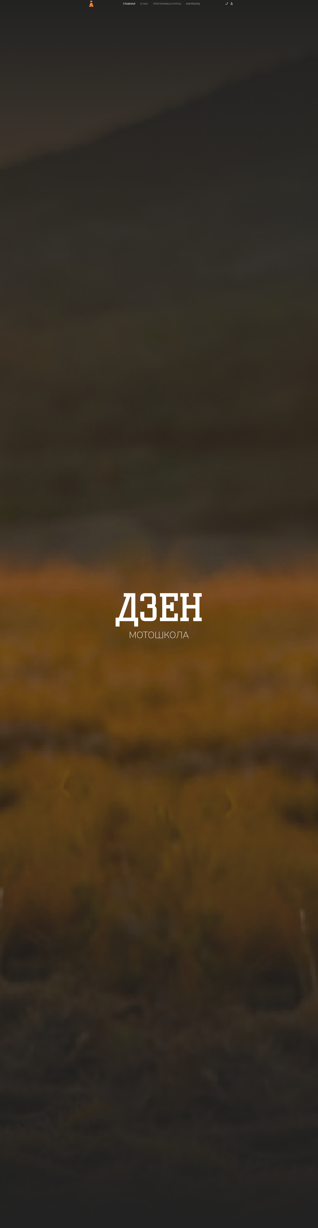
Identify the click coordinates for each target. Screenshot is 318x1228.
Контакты (193, 3)
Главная (129, 3)
